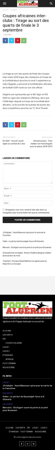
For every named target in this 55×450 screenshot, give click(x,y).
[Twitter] (11, 40)
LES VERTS (8, 393)
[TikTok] (27, 443)
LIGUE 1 (6, 382)
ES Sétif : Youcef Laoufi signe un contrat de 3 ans (14, 142)
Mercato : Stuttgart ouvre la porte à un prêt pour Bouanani (27, 247)
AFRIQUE (14, 10)
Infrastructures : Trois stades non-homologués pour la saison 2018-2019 (41, 144)
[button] (4, 3)
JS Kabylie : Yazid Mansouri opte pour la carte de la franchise (24, 233)
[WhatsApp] (23, 40)
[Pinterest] (17, 40)
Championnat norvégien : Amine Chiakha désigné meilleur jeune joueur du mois (27, 254)
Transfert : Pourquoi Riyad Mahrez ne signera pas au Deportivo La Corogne (25, 262)
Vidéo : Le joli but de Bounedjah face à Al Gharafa (23, 241)
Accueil (5, 10)
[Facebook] (5, 40)
